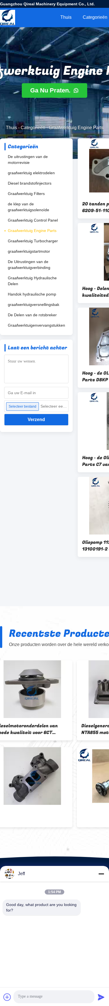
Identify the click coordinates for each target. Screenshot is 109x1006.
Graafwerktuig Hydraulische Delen (32, 281)
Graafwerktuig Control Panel (33, 220)
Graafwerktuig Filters (26, 193)
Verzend (36, 419)
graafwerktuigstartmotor (29, 251)
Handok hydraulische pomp (32, 294)
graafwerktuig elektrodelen (31, 173)
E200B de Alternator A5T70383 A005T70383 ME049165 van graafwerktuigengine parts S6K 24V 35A (40, 729)
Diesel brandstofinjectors (29, 183)
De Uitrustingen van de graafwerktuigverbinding (29, 264)
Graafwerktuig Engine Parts (32, 230)
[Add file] (7, 997)
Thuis (66, 17)
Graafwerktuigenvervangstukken (36, 325)
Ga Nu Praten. (51, 90)
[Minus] (101, 873)
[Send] (101, 997)
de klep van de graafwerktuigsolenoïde (28, 207)
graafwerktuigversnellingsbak (33, 304)
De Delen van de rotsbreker (32, 315)
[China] (40, 776)
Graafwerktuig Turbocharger (33, 241)
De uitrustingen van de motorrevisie (28, 159)
